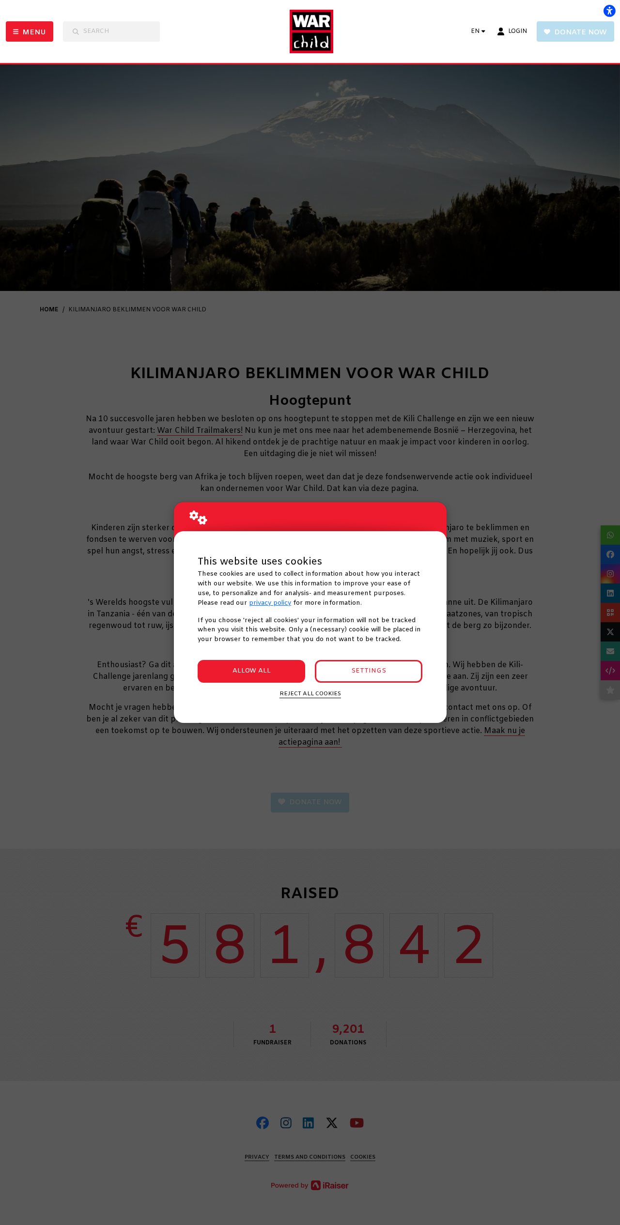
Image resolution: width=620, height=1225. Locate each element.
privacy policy (270, 603)
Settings (368, 671)
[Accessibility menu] (609, 10)
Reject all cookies (310, 694)
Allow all (251, 671)
